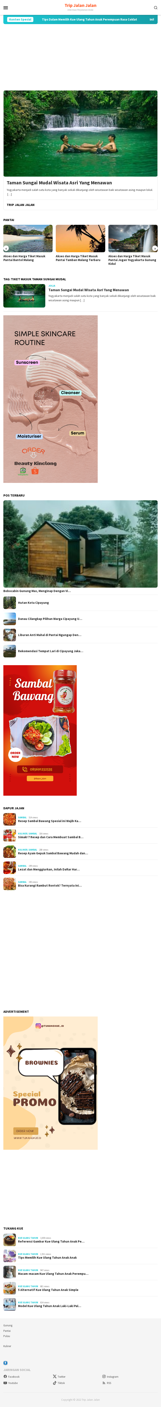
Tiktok (61, 1383)
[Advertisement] (80, 57)
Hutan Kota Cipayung (33, 603)
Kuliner (22, 833)
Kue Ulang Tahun (28, 1237)
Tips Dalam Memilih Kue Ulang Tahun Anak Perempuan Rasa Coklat (58, 19)
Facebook (13, 1377)
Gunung (7, 1325)
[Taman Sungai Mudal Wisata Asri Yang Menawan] (80, 133)
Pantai (7, 1331)
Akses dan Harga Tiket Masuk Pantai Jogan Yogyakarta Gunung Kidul (80, 260)
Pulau (6, 1336)
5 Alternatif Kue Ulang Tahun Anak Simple (48, 1290)
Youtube (13, 1383)
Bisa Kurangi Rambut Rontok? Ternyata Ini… (50, 885)
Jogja (51, 285)
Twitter (61, 1377)
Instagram (112, 1377)
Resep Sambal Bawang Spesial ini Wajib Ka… (49, 821)
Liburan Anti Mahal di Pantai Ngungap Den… (49, 635)
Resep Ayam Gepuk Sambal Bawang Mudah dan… (53, 853)
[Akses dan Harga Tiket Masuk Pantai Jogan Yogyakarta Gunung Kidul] (80, 238)
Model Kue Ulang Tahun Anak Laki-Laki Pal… (49, 1306)
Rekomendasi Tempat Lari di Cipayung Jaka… (50, 651)
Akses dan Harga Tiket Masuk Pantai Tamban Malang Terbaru (25, 258)
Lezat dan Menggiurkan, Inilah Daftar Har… (49, 869)
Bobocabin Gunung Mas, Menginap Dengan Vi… (37, 591)
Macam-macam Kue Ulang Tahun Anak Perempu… (53, 1274)
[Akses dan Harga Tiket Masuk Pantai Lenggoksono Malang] (133, 238)
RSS (109, 1383)
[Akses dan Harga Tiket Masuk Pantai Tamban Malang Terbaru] (28, 238)
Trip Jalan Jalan (80, 5)
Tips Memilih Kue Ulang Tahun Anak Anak (47, 1258)
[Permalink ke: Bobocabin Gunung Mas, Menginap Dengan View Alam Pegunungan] (80, 544)
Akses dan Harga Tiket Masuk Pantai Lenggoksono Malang (129, 258)
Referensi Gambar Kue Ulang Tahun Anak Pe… (51, 1241)
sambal (22, 817)
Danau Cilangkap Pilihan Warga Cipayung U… (50, 619)
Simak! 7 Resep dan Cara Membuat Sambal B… (50, 837)
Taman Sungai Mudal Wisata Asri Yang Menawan (59, 183)
